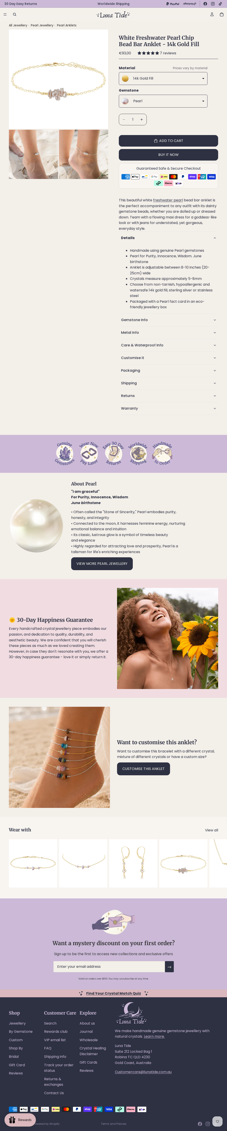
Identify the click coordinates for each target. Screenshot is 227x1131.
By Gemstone (21, 1031)
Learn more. (154, 1036)
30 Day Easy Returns (20, 3)
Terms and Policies (113, 1124)
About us (87, 1023)
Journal (86, 1031)
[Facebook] (205, 4)
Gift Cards (88, 1062)
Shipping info (55, 1056)
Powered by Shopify (46, 1124)
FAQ (47, 1048)
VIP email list (55, 1040)
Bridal (14, 1056)
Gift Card (17, 1065)
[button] (149, 53)
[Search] (15, 14)
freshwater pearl (168, 200)
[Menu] (5, 14)
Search (50, 1023)
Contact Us (54, 1093)
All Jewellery (18, 25)
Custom (16, 1040)
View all (211, 830)
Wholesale (89, 1040)
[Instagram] (213, 4)
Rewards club (56, 1031)
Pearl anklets (66, 25)
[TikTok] (220, 4)
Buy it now (168, 154)
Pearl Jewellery (42, 25)
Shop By (16, 1048)
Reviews (16, 1073)
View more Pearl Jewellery (101, 563)
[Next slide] (213, 863)
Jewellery (17, 1023)
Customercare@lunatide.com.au (143, 1071)
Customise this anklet (143, 768)
